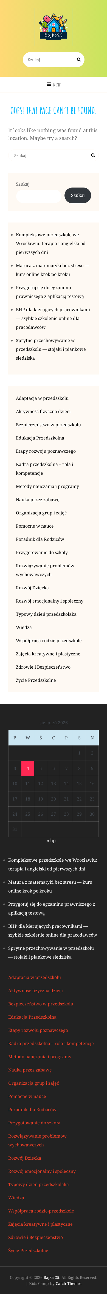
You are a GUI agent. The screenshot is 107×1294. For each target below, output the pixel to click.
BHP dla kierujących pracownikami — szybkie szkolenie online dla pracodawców (53, 318)
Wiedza (24, 627)
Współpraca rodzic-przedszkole (49, 640)
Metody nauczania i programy (47, 486)
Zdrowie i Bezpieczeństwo (43, 667)
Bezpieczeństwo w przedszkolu (48, 425)
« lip (51, 840)
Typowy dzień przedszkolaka (46, 614)
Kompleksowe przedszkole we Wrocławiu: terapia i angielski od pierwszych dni (51, 243)
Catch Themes (68, 1283)
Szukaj (23, 184)
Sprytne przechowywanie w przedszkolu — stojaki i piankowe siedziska (51, 349)
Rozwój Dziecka (32, 588)
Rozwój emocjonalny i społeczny (49, 601)
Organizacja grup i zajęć (41, 513)
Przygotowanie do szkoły (42, 552)
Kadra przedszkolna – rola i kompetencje (44, 468)
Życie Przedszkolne (36, 680)
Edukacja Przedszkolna (40, 438)
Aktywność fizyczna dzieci (43, 411)
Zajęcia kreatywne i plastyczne (48, 654)
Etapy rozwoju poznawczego (46, 451)
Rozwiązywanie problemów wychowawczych (45, 570)
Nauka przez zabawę (38, 500)
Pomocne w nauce (35, 526)
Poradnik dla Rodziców (40, 539)
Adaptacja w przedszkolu (42, 398)
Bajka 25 (51, 1277)
